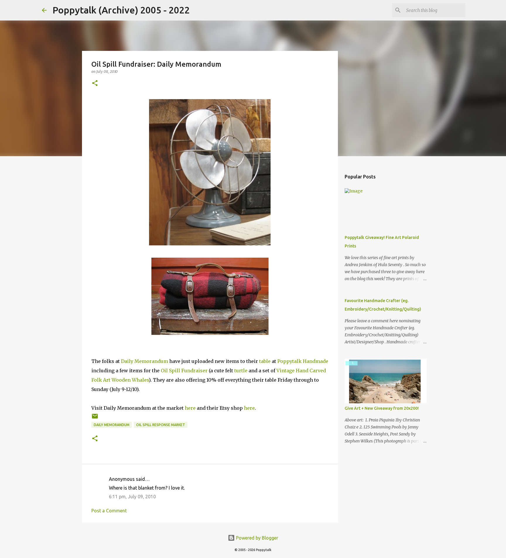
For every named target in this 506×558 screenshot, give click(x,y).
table (265, 361)
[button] (94, 83)
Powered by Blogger (256, 537)
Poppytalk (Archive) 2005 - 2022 (121, 10)
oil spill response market (160, 425)
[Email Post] (94, 418)
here (190, 408)
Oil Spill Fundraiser (184, 370)
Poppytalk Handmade (302, 361)
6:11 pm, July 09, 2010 (132, 496)
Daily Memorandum (144, 361)
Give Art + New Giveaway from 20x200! (382, 408)
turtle (240, 370)
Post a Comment (109, 510)
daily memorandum (111, 425)
